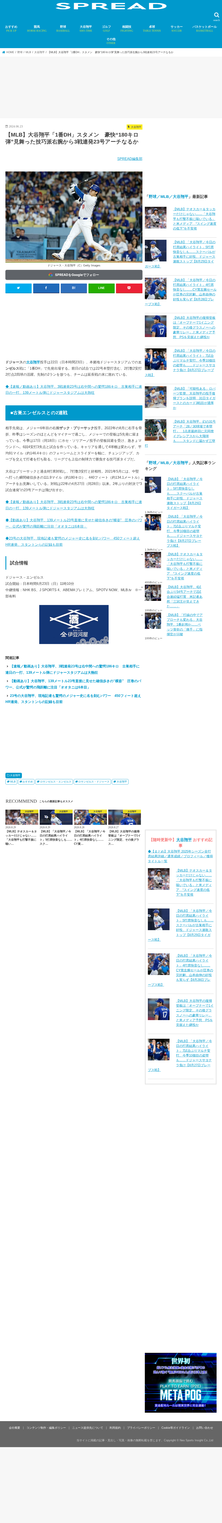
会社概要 (14, 1427)
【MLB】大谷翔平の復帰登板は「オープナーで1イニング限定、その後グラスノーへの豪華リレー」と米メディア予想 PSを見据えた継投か (194, 327)
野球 (63, 28)
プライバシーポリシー (141, 1427)
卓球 (152, 28)
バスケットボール (205, 28)
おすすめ (11, 28)
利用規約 (115, 1427)
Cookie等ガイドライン (176, 1427)
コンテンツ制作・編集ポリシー (46, 1427)
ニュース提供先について (87, 1427)
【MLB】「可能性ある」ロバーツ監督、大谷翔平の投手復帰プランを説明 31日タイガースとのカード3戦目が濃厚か (194, 398)
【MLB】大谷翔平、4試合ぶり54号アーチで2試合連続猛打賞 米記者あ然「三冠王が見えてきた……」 (184, 596)
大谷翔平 (86, 28)
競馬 (37, 28)
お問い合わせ (204, 1427)
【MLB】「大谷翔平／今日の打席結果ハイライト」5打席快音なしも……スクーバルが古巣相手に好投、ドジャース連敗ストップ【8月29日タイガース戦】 (185, 493)
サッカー (177, 28)
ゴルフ (106, 28)
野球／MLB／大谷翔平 (168, 196)
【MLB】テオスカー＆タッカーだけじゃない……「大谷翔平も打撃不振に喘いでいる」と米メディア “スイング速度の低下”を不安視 (194, 218)
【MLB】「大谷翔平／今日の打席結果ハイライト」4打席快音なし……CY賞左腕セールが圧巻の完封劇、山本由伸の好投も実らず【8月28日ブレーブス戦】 (180, 970)
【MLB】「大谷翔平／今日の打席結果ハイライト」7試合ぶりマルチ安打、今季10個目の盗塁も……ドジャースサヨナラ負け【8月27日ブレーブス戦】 (185, 531)
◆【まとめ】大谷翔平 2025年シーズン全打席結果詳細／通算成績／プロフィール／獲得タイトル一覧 (180, 856)
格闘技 (127, 28)
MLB (13, 781)
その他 (111, 41)
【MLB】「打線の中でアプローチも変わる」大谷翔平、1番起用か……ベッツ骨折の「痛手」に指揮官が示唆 (185, 624)
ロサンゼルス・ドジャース (93, 781)
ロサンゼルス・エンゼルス (55, 781)
